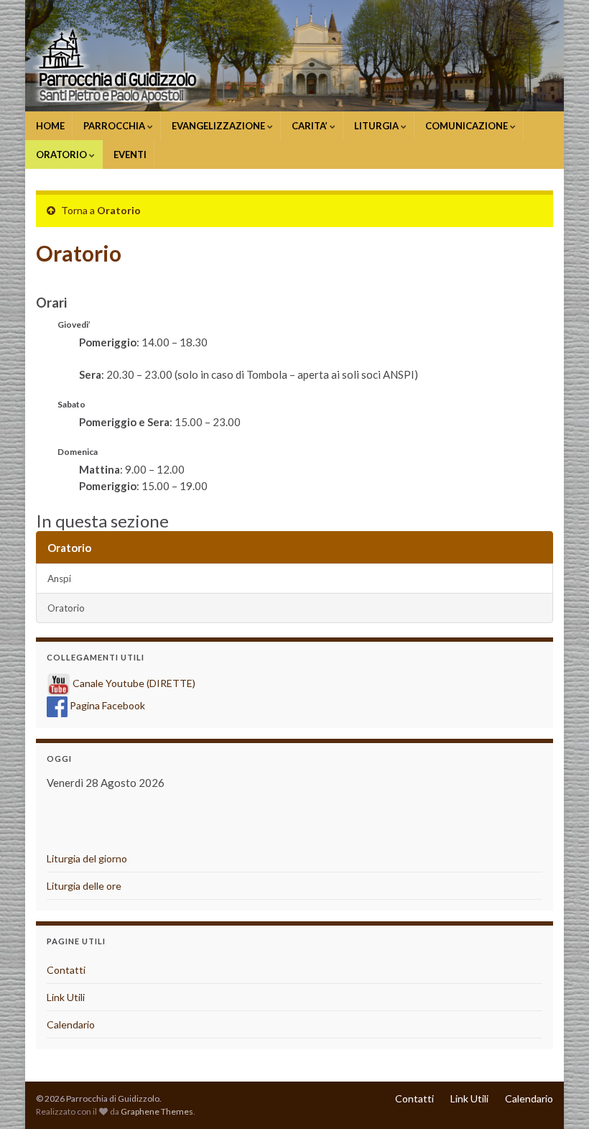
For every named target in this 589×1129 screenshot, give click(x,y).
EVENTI (129, 154)
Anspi (59, 578)
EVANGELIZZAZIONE (218, 126)
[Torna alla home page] (294, 55)
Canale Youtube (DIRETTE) (134, 683)
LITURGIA (376, 126)
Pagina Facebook (107, 705)
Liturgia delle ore (84, 886)
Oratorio (119, 210)
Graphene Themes (157, 1111)
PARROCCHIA (114, 126)
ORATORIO (61, 154)
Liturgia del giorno (87, 858)
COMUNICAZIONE (466, 126)
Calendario (71, 1024)
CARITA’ (309, 126)
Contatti (66, 970)
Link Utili (66, 997)
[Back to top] (557, 1097)
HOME (49, 126)
